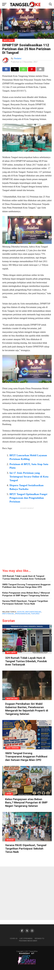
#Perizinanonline (22, 613)
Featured (35, 613)
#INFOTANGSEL (8, 613)
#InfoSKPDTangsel (33, 612)
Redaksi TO (39, 938)
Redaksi (17, 58)
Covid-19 (13, 938)
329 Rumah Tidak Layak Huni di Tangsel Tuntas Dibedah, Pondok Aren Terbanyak (24, 577)
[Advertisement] (27, 537)
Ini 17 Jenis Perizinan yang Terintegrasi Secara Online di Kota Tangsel (29, 476)
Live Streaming (26, 938)
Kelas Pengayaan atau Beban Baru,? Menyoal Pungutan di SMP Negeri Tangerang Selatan (26, 594)
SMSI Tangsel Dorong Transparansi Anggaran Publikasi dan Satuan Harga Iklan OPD (26, 586)
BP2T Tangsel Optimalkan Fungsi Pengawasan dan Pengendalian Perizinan (28, 498)
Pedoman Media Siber (28, 941)
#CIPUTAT (20, 612)
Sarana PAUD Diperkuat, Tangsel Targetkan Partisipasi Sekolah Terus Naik (25, 602)
